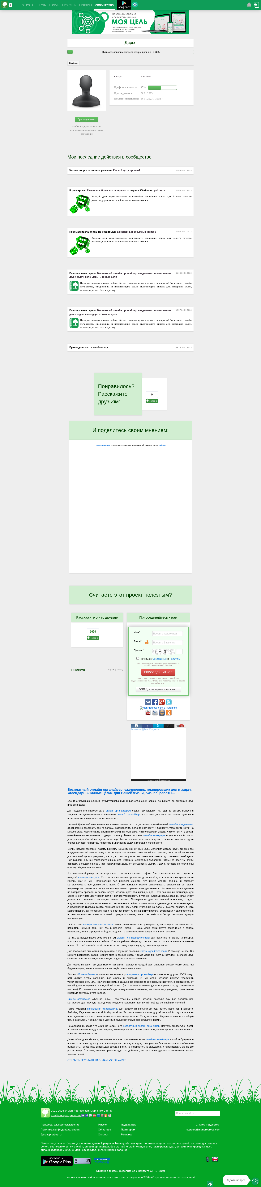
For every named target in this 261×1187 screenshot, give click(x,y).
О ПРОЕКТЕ (29, 5)
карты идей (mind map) (153, 951)
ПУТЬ (42, 5)
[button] (255, 1181)
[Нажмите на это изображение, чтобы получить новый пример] (163, 652)
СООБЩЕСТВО (104, 5)
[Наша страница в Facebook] (155, 704)
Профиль (73, 63)
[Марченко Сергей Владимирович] (110, 1115)
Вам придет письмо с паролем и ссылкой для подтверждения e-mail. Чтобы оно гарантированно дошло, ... (158, 680)
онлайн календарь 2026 (56, 1149)
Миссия (103, 1124)
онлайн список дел (84, 1149)
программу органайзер (139, 974)
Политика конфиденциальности (60, 1129)
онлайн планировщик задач (194, 1146)
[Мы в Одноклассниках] (169, 714)
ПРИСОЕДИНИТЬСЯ (158, 672)
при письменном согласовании (174, 1177)
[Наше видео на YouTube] (148, 714)
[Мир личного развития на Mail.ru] (162, 714)
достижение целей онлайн (66, 1146)
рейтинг (162, 445)
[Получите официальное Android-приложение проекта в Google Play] (124, 5)
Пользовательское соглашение (60, 1124)
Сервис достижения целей (83, 1143)
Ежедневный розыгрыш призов (106, 190)
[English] (215, 1161)
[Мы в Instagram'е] (158, 707)
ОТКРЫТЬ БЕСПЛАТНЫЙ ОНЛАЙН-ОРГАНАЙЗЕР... (97, 1060)
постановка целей (178, 1143)
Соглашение (159, 658)
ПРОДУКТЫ (69, 5)
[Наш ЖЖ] (155, 714)
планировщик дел (88, 877)
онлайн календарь (154, 835)
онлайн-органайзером (118, 810)
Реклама (126, 1134)
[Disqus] (130, 523)
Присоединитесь (87, 119)
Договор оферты (51, 1134)
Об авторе (104, 1129)
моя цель (136, 1143)
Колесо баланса (87, 974)
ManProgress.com (78, 1110)
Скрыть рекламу (115, 670)
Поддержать (128, 1124)
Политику (174, 658)
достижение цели (154, 1143)
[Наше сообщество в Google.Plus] (162, 704)
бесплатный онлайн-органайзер (141, 1025)
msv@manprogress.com (66, 1115)
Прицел (106, 1143)
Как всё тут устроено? (126, 170)
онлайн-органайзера (157, 1039)
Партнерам (128, 1129)
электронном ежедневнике (98, 924)
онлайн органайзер (97, 1146)
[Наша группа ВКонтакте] (148, 704)
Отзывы (103, 1134)
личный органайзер (128, 814)
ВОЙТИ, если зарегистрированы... (158, 689)
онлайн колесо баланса (112, 1149)
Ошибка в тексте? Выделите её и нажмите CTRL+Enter (130, 1170)
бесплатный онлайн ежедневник (130, 1146)
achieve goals (120, 1143)
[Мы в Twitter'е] (169, 704)
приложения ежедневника (102, 1008)
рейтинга (159, 190)
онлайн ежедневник (181, 824)
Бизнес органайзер (78, 999)
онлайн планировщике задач (133, 937)
